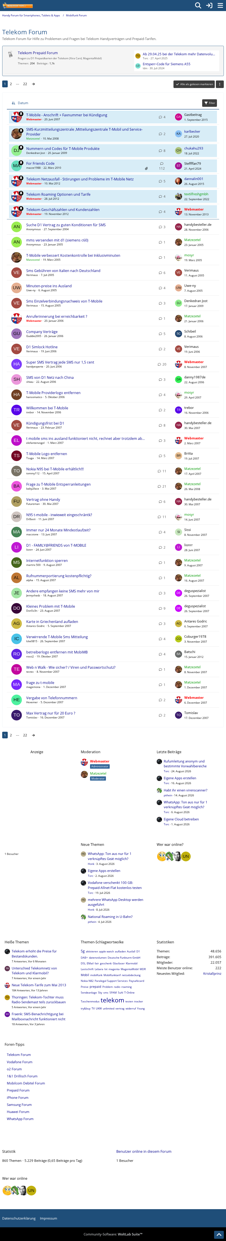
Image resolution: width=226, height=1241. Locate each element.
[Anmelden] (209, 5)
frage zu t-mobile (40, 682)
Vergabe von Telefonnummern (51, 697)
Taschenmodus (90, 1001)
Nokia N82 (87, 981)
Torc (166, 771)
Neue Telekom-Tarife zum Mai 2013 (39, 985)
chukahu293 (193, 148)
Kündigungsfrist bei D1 (45, 423)
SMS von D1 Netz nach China (50, 377)
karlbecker (192, 131)
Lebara (99, 969)
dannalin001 (193, 178)
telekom (112, 1000)
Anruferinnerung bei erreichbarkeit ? (56, 316)
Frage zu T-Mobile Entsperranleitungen (58, 484)
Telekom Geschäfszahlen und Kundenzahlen (63, 209)
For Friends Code (40, 163)
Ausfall (131, 951)
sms (105, 992)
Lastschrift (87, 969)
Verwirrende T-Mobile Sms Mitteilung (57, 636)
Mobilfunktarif (112, 975)
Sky (100, 992)
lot (105, 969)
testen (129, 1001)
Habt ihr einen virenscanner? (185, 790)
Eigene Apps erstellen (180, 778)
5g (83, 951)
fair (97, 963)
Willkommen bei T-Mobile (47, 408)
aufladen (120, 951)
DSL (83, 963)
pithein (168, 795)
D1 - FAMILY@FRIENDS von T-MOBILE (56, 545)
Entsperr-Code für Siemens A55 (166, 64)
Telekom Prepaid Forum (38, 52)
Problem (107, 987)
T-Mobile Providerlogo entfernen (53, 392)
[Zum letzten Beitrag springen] (178, 117)
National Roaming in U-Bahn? (110, 916)
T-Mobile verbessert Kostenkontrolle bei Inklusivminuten (73, 255)
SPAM (113, 992)
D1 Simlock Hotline (42, 347)
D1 (138, 951)
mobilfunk (96, 975)
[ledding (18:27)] (162, 856)
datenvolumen (98, 957)
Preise (85, 987)
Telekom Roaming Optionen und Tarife (58, 194)
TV (93, 1008)
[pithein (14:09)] (170, 856)
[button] (220, 84)
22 (25, 84)
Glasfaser (119, 963)
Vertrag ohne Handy (43, 499)
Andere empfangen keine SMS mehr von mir (63, 591)
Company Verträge (42, 331)
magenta (114, 969)
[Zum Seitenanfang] (219, 1235)
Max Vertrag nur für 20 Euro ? (50, 713)
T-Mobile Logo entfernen (46, 453)
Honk (91, 864)
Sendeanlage (89, 992)
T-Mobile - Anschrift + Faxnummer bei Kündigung (66, 115)
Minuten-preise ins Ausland (49, 285)
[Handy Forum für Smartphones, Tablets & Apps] (17, 5)
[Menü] (220, 5)
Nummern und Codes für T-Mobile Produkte (63, 148)
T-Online (129, 992)
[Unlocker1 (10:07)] (186, 856)
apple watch (106, 951)
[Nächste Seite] (33, 83)
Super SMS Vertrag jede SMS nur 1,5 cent (60, 362)
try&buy (85, 1008)
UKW (99, 1008)
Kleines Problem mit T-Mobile (50, 606)
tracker (138, 1001)
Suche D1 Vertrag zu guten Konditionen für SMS (66, 224)
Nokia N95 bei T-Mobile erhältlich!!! (55, 469)
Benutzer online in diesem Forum (32, 844)
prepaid (95, 986)
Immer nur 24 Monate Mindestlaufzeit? (58, 530)
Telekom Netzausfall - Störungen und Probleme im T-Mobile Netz (80, 179)
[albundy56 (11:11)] (178, 856)
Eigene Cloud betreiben (181, 819)
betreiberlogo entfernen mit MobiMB (57, 652)
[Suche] (198, 5)
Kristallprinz (212, 973)
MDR (143, 969)
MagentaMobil (130, 969)
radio (117, 987)
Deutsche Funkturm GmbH (124, 957)
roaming (126, 987)
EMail (90, 963)
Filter (212, 103)
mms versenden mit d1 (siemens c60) (57, 240)
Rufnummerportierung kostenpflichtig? (58, 575)
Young (141, 1008)
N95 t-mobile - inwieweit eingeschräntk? (59, 514)
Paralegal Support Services (111, 981)
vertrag (119, 1008)
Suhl (120, 992)
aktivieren (92, 951)
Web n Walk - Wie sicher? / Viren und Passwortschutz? (70, 667)
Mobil (85, 975)
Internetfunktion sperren (47, 560)
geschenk (106, 963)
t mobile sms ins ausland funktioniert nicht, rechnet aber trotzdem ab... (85, 438)
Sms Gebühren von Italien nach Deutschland (63, 270)
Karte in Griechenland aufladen (52, 621)
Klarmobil (131, 963)
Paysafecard (136, 981)
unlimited (108, 1008)
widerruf (131, 1008)
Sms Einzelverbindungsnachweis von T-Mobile (64, 301)
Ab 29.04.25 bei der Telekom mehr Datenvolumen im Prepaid (180, 54)
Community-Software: (113, 1234)
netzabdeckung (131, 975)
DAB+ (84, 957)
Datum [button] (23, 103)
